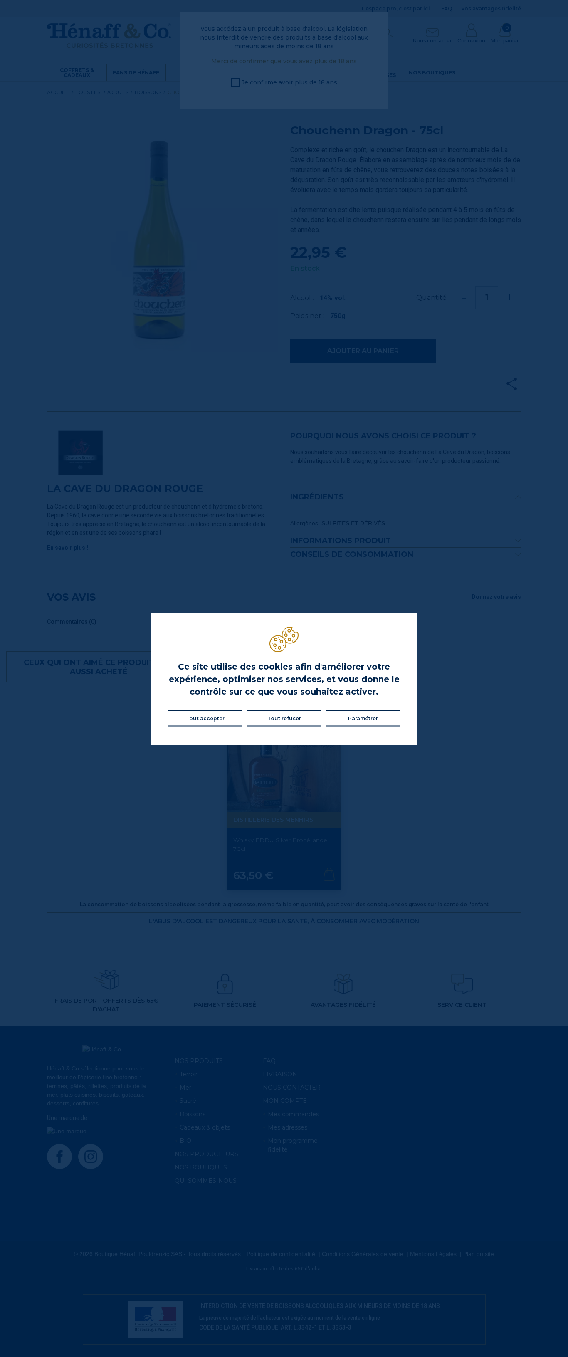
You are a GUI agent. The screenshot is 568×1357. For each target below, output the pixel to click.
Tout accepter (205, 718)
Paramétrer (363, 718)
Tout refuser (284, 718)
